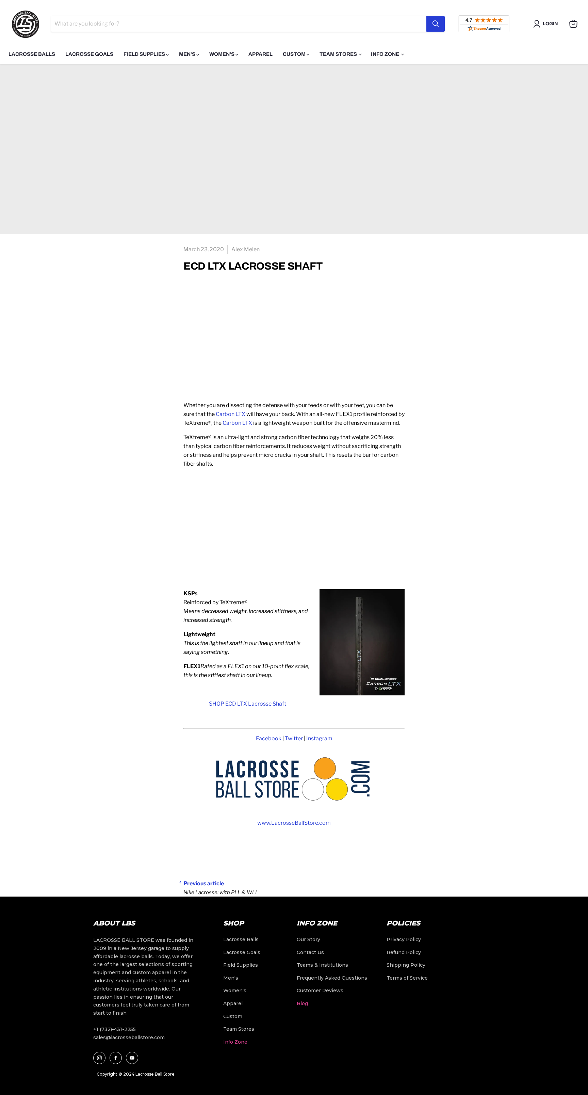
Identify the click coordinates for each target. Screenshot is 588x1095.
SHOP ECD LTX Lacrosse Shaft (248, 704)
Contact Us (310, 952)
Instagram (319, 738)
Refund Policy (404, 952)
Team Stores (339, 54)
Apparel (260, 54)
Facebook (268, 738)
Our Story (308, 939)
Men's (187, 54)
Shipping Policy (406, 965)
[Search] (435, 24)
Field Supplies (145, 54)
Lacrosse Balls (32, 54)
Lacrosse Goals (89, 54)
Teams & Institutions (322, 965)
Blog (302, 1003)
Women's (222, 54)
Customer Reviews (320, 990)
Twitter (294, 738)
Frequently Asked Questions (332, 978)
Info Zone (385, 54)
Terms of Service (407, 978)
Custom (295, 54)
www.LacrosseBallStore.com (294, 823)
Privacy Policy (404, 939)
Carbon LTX (230, 414)
